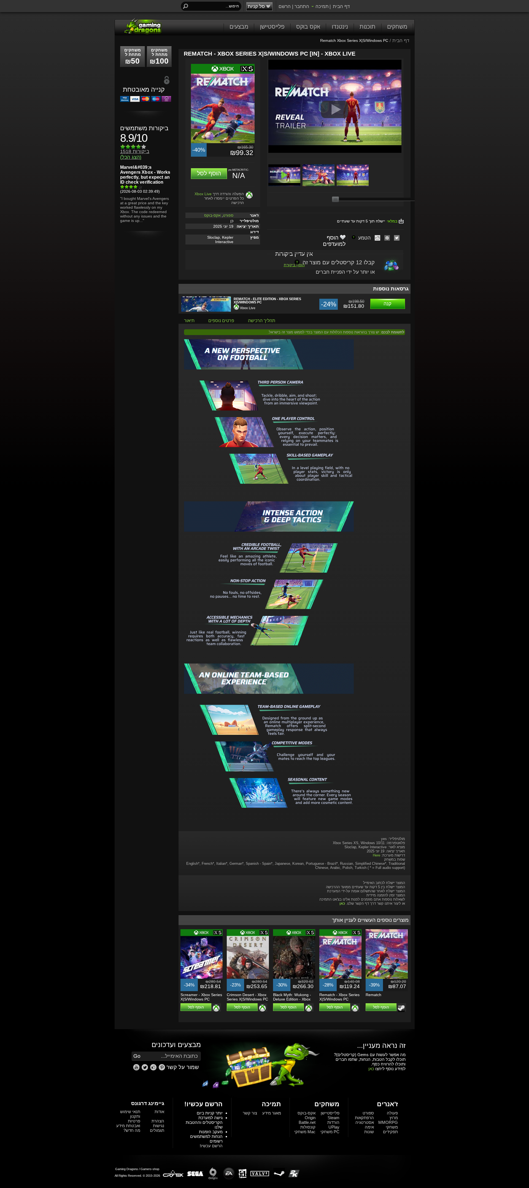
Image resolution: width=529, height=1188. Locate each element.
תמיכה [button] (322, 6)
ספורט (228, 215)
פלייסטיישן (272, 26)
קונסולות (307, 1127)
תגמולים (157, 1130)
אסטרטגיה (364, 1122)
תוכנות (368, 26)
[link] (162, 1067)
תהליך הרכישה (261, 320)
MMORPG (388, 1122)
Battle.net (307, 1122)
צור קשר (250, 1113)
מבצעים (239, 26)
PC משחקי (329, 1131)
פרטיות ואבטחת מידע (128, 1123)
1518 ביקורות (134, 154)
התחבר (302, 6)
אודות (159, 1111)
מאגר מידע (271, 1113)
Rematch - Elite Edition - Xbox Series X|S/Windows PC (267, 300)
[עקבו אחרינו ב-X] (145, 1069)
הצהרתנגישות (158, 1123)
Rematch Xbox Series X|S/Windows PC (354, 40)
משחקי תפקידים (390, 1129)
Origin (310, 1117)
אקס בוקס (308, 26)
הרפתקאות (364, 1117)
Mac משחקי (304, 1131)
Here (376, 855)
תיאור (189, 320)
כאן (371, 1068)
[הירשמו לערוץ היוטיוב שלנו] (137, 1069)
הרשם (285, 6)
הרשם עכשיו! (211, 1145)
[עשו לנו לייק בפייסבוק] (154, 1069)
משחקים (397, 26)
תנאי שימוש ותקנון (130, 1114)
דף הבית (341, 6)
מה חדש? (131, 1130)
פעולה (392, 1113)
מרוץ (394, 1117)
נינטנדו (340, 26)
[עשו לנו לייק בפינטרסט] (162, 1069)
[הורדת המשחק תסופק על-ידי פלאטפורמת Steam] (401, 1008)
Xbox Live (203, 194)
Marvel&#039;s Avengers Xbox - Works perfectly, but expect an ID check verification (145, 174)
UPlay (333, 1127)
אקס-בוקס (212, 215)
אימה (369, 1127)
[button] (209, 173)
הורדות (333, 1122)
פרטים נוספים (221, 320)
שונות (369, 1131)
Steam (333, 1117)
